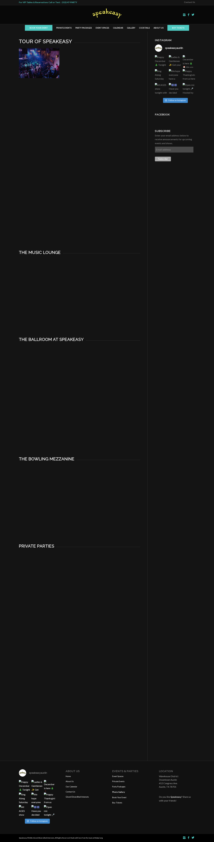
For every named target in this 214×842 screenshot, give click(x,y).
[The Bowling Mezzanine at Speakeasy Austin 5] (79, 520)
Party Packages (118, 786)
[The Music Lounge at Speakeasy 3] (120, 281)
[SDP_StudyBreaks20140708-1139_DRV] (120, 575)
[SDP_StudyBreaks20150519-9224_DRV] (79, 672)
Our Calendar (71, 786)
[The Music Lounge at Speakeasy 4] (39, 313)
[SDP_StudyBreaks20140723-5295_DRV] (120, 607)
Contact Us (70, 792)
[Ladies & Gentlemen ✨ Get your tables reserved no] (175, 61)
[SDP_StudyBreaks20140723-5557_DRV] (120, 640)
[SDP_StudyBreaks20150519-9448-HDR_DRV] (120, 705)
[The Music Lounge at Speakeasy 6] (120, 313)
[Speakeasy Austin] (79, 96)
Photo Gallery (118, 792)
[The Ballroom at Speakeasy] (39, 368)
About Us (70, 781)
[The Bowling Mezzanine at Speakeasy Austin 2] (79, 488)
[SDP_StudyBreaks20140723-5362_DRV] (39, 640)
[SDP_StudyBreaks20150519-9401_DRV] (79, 705)
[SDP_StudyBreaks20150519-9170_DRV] (39, 672)
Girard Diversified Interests (77, 797)
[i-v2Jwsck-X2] (120, 226)
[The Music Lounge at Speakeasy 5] (79, 313)
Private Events (118, 781)
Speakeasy (176, 796)
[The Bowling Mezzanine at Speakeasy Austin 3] (120, 488)
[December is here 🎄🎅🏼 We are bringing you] (189, 61)
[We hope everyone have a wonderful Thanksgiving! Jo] (175, 75)
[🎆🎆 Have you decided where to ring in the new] (175, 89)
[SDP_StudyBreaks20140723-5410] (79, 640)
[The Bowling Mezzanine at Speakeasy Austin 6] (120, 520)
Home (68, 776)
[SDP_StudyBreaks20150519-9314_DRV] (39, 737)
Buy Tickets (117, 802)
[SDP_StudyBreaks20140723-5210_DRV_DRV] (79, 607)
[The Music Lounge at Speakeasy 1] (39, 281)
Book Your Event (119, 797)
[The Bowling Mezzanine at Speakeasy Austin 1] (39, 488)
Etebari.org (98, 838)
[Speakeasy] (39, 64)
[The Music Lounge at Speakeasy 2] (79, 281)
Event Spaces (117, 776)
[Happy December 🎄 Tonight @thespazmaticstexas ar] (161, 61)
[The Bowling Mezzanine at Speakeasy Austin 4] (39, 520)
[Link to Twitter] (193, 14)
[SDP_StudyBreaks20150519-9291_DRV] (39, 705)
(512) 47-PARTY (69, 2)
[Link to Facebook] (188, 14)
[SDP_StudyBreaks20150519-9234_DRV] (120, 672)
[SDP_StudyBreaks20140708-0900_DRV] (79, 575)
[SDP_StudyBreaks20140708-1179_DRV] (39, 607)
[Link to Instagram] (184, 14)
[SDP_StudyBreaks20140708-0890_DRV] (39, 575)
